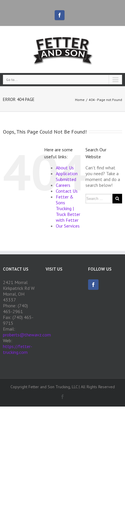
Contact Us (67, 191)
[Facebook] (60, 15)
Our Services (68, 226)
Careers (63, 185)
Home (80, 99)
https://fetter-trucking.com (17, 349)
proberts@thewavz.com (27, 335)
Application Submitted (67, 176)
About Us (65, 168)
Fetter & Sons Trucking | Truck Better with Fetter (68, 208)
